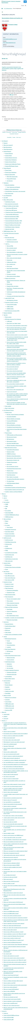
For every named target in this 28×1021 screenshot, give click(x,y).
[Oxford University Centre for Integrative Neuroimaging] (12, 1)
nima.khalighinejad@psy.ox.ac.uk (10, 39)
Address (4, 44)
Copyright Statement (22, 132)
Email (4, 37)
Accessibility (9, 137)
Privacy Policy (14, 132)
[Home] (2, 8)
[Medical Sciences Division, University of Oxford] (14, 130)
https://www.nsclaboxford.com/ (9, 42)
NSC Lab (11, 94)
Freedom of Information (6, 132)
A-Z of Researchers (8, 8)
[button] (25, 1)
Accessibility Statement (14, 133)
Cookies (13, 137)
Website (4, 41)
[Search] (25, 5)
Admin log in (18, 137)
